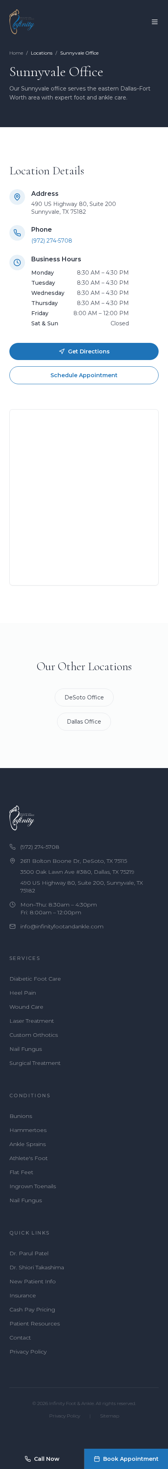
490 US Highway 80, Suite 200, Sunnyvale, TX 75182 (81, 886)
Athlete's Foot (28, 1158)
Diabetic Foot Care (35, 978)
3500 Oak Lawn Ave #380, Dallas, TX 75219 (77, 871)
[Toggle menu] (155, 22)
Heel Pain (22, 992)
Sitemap (109, 1416)
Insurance (22, 1295)
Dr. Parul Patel (28, 1253)
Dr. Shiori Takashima (36, 1267)
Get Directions (89, 351)
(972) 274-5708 (51, 240)
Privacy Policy (27, 1351)
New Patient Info (32, 1281)
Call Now (46, 1458)
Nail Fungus (25, 1048)
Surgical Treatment (35, 1062)
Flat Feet (21, 1172)
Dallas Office (84, 721)
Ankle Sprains (27, 1144)
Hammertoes (27, 1130)
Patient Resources (34, 1323)
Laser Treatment (31, 1020)
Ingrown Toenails (32, 1186)
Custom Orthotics (33, 1034)
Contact (20, 1337)
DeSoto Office (84, 697)
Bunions (20, 1115)
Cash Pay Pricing (32, 1309)
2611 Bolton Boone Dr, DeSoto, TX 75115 (73, 860)
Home (16, 53)
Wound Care (26, 1006)
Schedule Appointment (84, 375)
